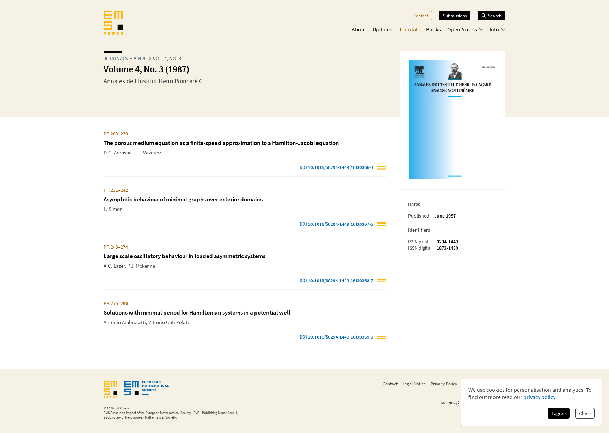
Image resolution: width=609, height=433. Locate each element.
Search (495, 15)
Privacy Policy (444, 383)
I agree (559, 413)
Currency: (450, 402)
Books (433, 29)
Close (585, 413)
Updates (382, 29)
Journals (409, 29)
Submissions (455, 15)
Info (494, 29)
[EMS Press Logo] (113, 24)
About (359, 29)
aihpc (140, 58)
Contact (420, 15)
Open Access (462, 29)
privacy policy (539, 397)
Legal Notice (414, 383)
